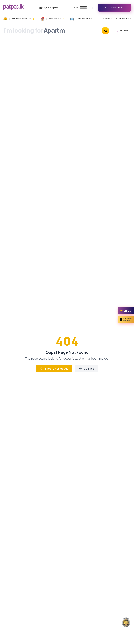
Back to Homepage (56, 368)
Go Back (89, 368)
